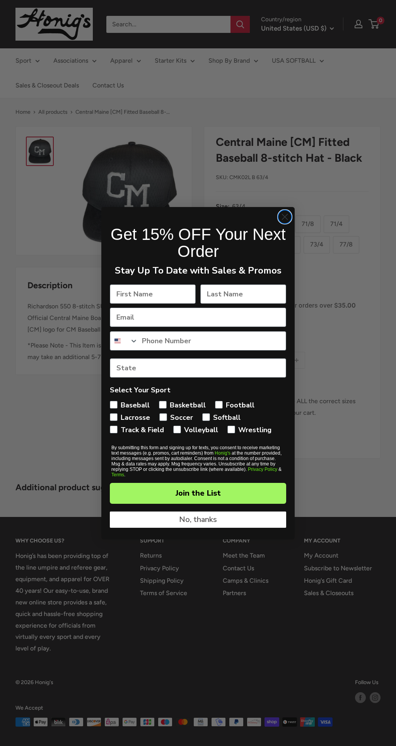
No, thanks (198, 519)
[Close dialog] (285, 217)
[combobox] (124, 341)
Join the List (198, 493)
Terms (117, 474)
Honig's (222, 453)
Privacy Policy (262, 469)
